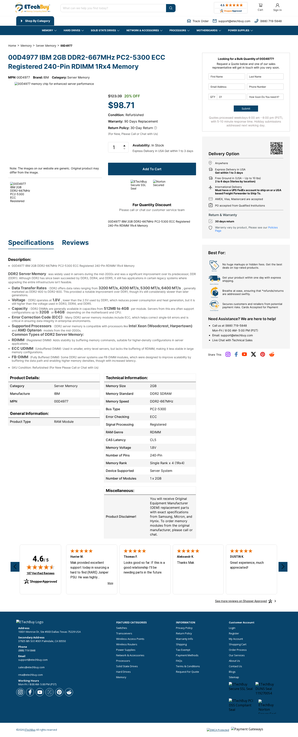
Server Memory (78, 77)
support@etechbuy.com (237, 335)
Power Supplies (125, 650)
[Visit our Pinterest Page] (262, 355)
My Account (236, 639)
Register (234, 633)
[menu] (71, 21)
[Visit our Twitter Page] (253, 355)
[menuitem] (35, 21)
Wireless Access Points (130, 639)
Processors (123, 661)
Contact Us (235, 666)
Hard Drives (123, 671)
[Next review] (283, 567)
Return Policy (184, 633)
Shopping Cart (237, 644)
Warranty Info (184, 639)
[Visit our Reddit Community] (271, 355)
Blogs (232, 671)
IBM (46, 77)
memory (26, 45)
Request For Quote (187, 671)
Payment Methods (187, 655)
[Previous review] (15, 567)
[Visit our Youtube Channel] (244, 355)
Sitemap (234, 677)
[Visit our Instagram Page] (227, 355)
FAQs (179, 661)
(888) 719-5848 (236, 325)
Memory (121, 677)
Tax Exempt (183, 650)
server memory (46, 45)
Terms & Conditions (188, 666)
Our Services (237, 655)
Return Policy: (119, 128)
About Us (234, 661)
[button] (198, 21)
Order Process (238, 650)
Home (12, 45)
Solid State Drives (127, 666)
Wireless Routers (126, 644)
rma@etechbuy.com (30, 675)
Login (232, 628)
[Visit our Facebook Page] (236, 355)
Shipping (181, 644)
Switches (121, 628)
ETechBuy (30, 730)
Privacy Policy (184, 628)
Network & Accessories (130, 655)
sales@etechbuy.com (31, 667)
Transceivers (124, 633)
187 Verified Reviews (41, 573)
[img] (40, 567)
